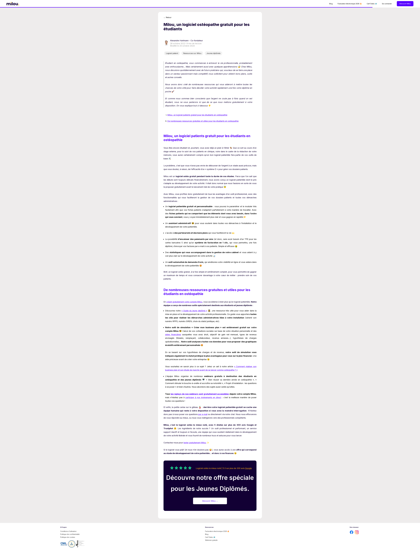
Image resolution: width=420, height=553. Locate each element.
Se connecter (387, 4)
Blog (331, 4)
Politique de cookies (67, 537)
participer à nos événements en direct (203, 397)
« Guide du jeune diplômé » (194, 311)
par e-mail (202, 414)
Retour (168, 17)
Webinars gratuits (211, 540)
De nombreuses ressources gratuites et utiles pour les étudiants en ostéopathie (203, 121)
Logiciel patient (172, 53)
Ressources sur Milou (192, 53)
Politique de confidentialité (70, 534)
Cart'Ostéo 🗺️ (372, 4)
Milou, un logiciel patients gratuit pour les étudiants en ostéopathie (197, 115)
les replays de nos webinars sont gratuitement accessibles (200, 394)
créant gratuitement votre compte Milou (184, 302)
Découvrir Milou (405, 4)
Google (248, 468)
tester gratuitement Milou (194, 443)
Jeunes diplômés (213, 53)
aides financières (173, 334)
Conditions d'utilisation (68, 531)
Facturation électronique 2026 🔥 (350, 4)
